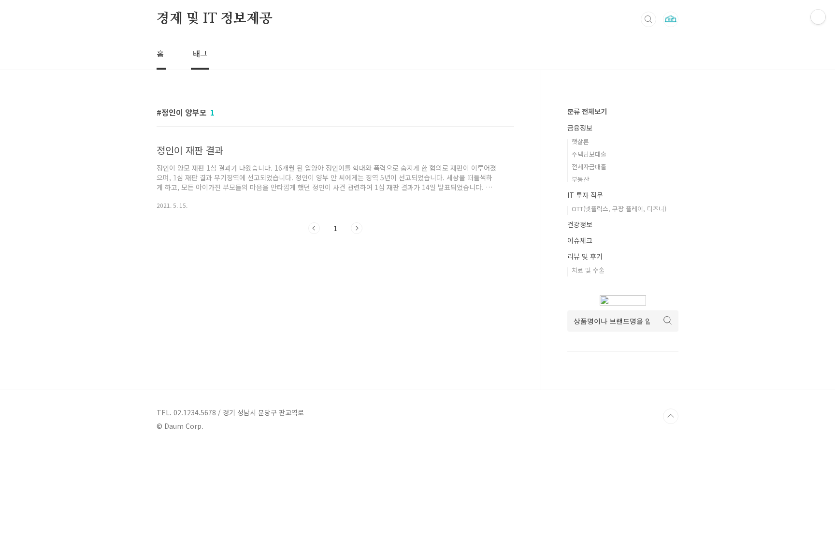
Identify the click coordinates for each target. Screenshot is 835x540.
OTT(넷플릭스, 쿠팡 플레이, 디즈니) (619, 208)
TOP (670, 416)
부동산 (580, 179)
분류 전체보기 (587, 111)
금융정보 (579, 127)
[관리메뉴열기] (818, 17)
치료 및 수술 (588, 270)
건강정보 (579, 224)
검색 (648, 19)
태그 (200, 53)
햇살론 (580, 141)
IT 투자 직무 (585, 195)
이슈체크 (579, 240)
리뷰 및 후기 (585, 256)
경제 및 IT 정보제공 (215, 19)
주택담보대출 (589, 154)
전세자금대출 (589, 166)
